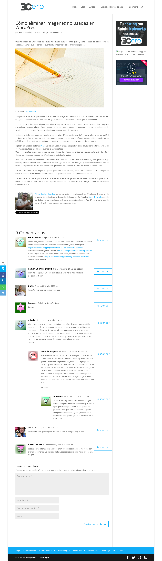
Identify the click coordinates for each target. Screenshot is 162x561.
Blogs (45, 32)
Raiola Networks (95, 197)
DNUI (42, 146)
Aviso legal (44, 557)
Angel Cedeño (35, 444)
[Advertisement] (135, 105)
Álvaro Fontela (25, 32)
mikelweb (33, 320)
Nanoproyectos (32, 557)
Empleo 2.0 (92, 550)
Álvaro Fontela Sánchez (45, 194)
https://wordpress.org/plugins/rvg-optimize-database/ (67, 256)
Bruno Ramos (34, 237)
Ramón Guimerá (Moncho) (41, 268)
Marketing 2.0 (64, 550)
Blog (83, 7)
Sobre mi (133, 7)
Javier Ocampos (49, 351)
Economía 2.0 (79, 550)
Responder (103, 240)
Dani (30, 285)
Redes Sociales (29, 550)
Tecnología (105, 550)
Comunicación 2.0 (47, 550)
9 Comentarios (56, 32)
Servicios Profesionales (112, 7)
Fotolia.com (31, 111)
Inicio (75, 7)
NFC (115, 550)
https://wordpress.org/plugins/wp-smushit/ (75, 250)
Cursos (91, 7)
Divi (121, 550)
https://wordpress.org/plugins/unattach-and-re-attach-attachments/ (55, 247)
